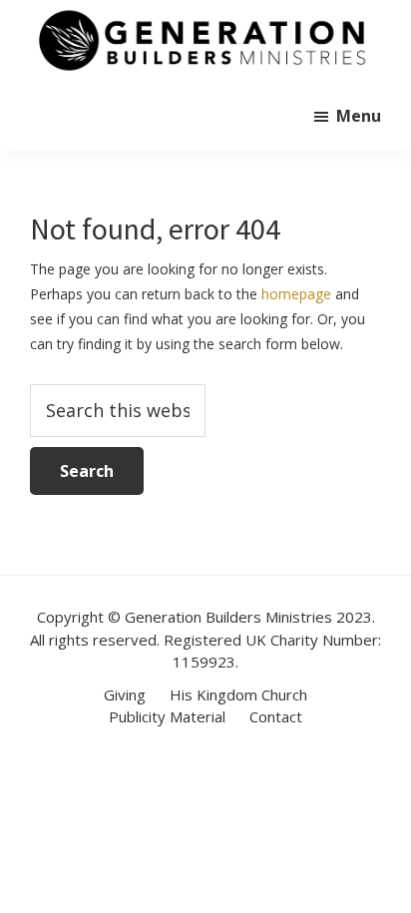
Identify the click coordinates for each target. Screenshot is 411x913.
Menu (358, 116)
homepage (296, 293)
